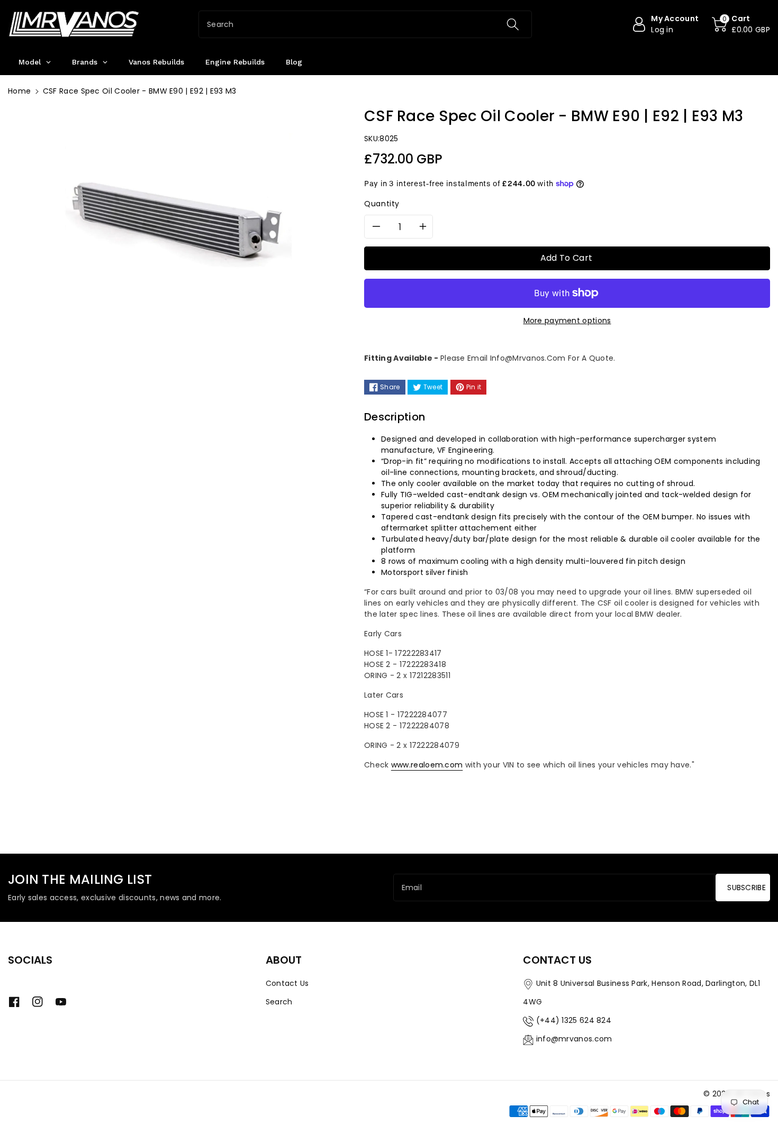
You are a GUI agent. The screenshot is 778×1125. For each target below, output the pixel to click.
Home (19, 91)
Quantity (382, 203)
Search (279, 1001)
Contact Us (287, 983)
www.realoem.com (427, 765)
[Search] (512, 24)
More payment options (567, 320)
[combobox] (365, 24)
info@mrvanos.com (574, 1038)
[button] (741, 24)
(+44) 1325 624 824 (573, 1020)
